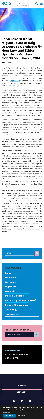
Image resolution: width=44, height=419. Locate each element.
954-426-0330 (12, 358)
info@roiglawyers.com (16, 354)
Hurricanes (10, 282)
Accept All (9, 416)
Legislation (10, 291)
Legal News (10, 286)
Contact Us (22, 392)
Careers (22, 385)
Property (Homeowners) (17, 305)
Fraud (8, 273)
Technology (11, 309)
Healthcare (10, 277)
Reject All (22, 416)
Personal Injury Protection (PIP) (20, 300)
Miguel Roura (15, 81)
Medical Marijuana (14, 295)
